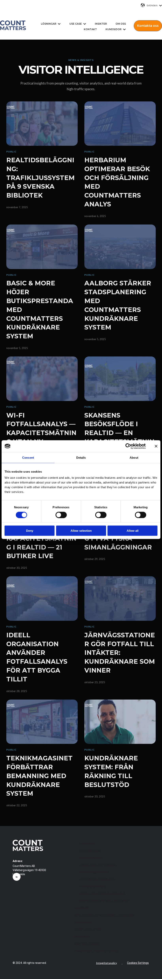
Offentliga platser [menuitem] (87, 929)
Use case (75, 23)
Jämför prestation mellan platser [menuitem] (104, 900)
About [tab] (134, 457)
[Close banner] (156, 446)
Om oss (121, 23)
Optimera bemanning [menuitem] (94, 872)
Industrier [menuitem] (81, 908)
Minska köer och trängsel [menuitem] (98, 865)
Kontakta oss (148, 26)
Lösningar (48, 23)
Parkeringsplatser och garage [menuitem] (96, 951)
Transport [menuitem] (81, 936)
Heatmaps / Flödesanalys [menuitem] (97, 879)
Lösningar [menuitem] (87, 843)
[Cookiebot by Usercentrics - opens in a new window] (128, 446)
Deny (29, 530)
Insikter (101, 23)
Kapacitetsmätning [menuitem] (93, 886)
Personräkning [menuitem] (90, 850)
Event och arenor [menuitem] (87, 943)
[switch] (61, 515)
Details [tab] (81, 457)
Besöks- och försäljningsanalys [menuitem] (102, 893)
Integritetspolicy (106, 963)
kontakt (90, 29)
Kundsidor (113, 29)
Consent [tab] (28, 457)
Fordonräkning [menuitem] (91, 857)
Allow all (132, 530)
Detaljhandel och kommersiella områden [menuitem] (104, 915)
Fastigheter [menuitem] (82, 922)
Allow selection (81, 530)
